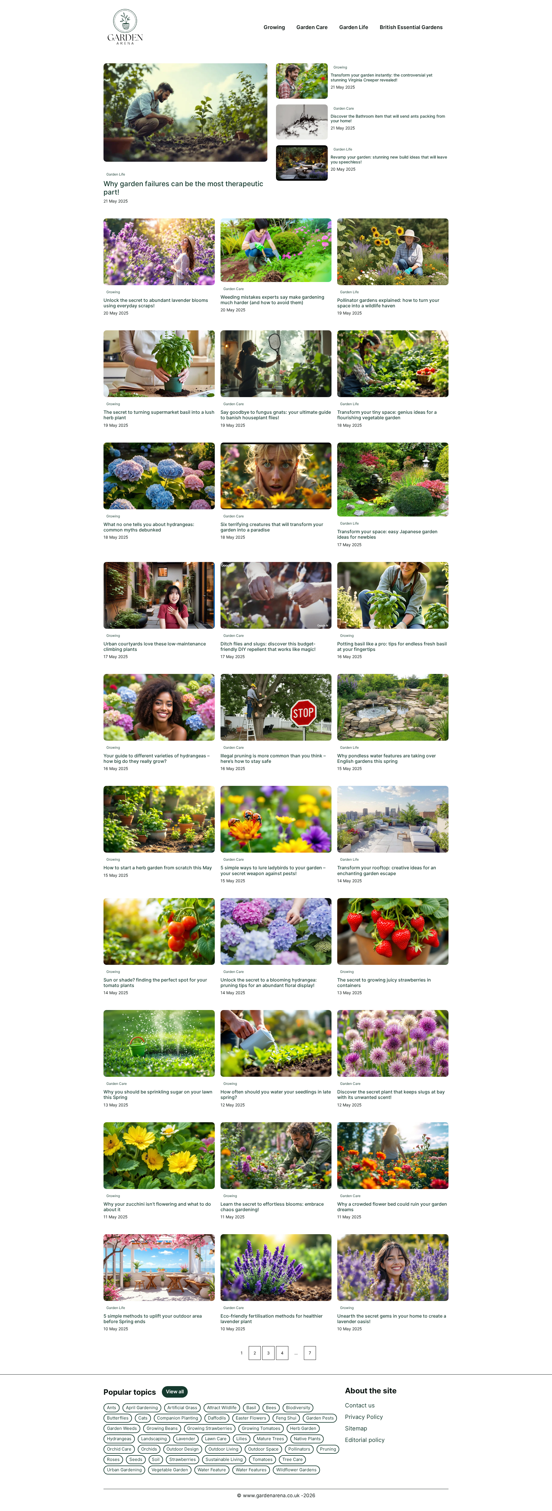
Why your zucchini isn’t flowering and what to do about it (157, 1206)
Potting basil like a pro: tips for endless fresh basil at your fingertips (392, 646)
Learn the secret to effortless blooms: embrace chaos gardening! (272, 1206)
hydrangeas (119, 1438)
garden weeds (122, 1428)
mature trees (270, 1438)
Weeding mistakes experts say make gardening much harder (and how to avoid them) (272, 299)
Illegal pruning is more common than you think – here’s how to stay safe (273, 758)
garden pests (320, 1418)
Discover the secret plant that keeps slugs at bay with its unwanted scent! (391, 1094)
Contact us (360, 1405)
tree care (292, 1459)
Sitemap (356, 1428)
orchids (149, 1449)
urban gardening (124, 1469)
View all (175, 1391)
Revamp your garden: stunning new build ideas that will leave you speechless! (389, 159)
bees (271, 1407)
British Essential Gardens (411, 27)
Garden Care (312, 27)
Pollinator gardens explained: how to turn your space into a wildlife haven (388, 302)
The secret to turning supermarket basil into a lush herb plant (158, 414)
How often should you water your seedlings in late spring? (276, 1094)
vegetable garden (170, 1469)
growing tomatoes (261, 1428)
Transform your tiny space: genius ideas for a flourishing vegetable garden (387, 414)
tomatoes (262, 1459)
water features (251, 1469)
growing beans (162, 1428)
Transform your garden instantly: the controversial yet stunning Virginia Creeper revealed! (381, 77)
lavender (185, 1438)
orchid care (119, 1449)
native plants (307, 1438)
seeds (135, 1459)
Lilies (241, 1438)
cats (142, 1418)
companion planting (177, 1418)
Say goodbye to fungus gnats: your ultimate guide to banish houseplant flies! (276, 414)
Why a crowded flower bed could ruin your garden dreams (392, 1206)
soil (156, 1459)
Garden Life (353, 27)
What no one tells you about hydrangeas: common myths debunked (148, 527)
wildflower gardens (296, 1469)
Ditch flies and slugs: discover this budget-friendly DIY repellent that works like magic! (268, 646)
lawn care (216, 1438)
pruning (328, 1449)
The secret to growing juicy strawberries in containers (384, 982)
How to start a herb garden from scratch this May (157, 867)
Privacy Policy (364, 1416)
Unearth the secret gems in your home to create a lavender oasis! (391, 1318)
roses (113, 1459)
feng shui (286, 1418)
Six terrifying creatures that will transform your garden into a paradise (272, 527)
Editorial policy (365, 1439)
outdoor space (263, 1449)
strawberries (182, 1459)
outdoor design (182, 1449)
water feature (212, 1469)
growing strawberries (209, 1428)
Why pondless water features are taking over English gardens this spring (386, 758)
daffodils (217, 1418)
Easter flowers (251, 1418)
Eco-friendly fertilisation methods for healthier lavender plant (272, 1318)
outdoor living (223, 1449)
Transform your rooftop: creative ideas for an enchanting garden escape (386, 870)
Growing (274, 27)
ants (111, 1407)
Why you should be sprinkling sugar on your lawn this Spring (157, 1094)
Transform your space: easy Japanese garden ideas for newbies (387, 534)
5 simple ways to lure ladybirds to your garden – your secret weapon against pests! (273, 870)
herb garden (303, 1428)
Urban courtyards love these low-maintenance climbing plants (154, 646)
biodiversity (298, 1407)
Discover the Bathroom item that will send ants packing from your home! (388, 118)
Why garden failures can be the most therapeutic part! (183, 188)
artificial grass (182, 1407)
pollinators (299, 1449)
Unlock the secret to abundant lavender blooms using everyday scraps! (155, 302)
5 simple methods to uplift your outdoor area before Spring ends (152, 1318)
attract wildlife (222, 1407)
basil (251, 1407)
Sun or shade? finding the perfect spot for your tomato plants (155, 982)
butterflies (118, 1418)
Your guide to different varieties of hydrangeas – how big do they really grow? (156, 758)
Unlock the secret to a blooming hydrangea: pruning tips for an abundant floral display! (269, 982)
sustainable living (224, 1459)
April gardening (142, 1407)
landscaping (154, 1438)
